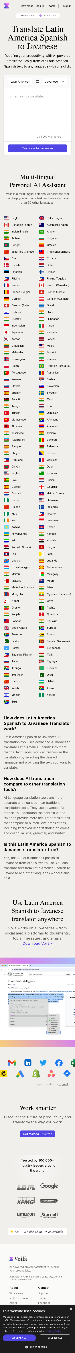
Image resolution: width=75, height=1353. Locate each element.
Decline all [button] (55, 1337)
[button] (37, 1347)
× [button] (71, 1309)
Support (43, 1293)
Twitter (42, 1298)
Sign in (67, 5)
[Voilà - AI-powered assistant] (6, 6)
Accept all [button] (19, 1337)
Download (27, 5)
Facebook (44, 1302)
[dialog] (37, 1329)
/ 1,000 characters (49, 136)
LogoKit (63, 1084)
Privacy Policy (54, 1331)
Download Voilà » (38, 943)
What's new (16, 1293)
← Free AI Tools (26, 15)
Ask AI (40, 5)
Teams (51, 5)
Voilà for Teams (18, 1298)
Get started (37, 1134)
